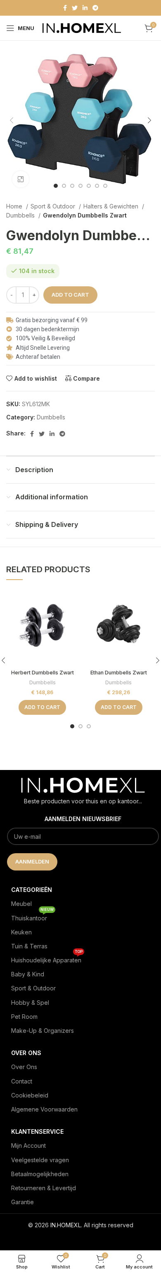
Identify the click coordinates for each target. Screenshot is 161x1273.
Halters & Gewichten (111, 206)
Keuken (21, 932)
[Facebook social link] (65, 7)
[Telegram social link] (95, 7)
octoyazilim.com (80, 1238)
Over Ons (24, 1066)
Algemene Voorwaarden (44, 1109)
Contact (21, 1081)
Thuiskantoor (32, 916)
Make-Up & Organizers (42, 1030)
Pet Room (24, 1016)
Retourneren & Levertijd (43, 1187)
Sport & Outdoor (54, 206)
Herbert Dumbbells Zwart (42, 672)
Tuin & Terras (29, 946)
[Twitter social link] (74, 7)
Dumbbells (21, 215)
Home (15, 206)
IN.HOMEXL (65, 1225)
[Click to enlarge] (20, 179)
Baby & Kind (27, 974)
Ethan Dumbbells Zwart (118, 672)
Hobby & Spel (30, 1002)
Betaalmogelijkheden (40, 1173)
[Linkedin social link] (85, 7)
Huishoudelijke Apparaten (47, 958)
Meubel (21, 903)
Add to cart (70, 294)
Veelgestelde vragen (40, 1159)
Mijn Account (28, 1145)
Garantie (22, 1201)
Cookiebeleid (29, 1095)
